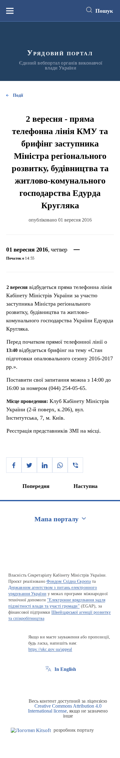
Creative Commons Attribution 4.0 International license (65, 708)
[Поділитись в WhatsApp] (60, 465)
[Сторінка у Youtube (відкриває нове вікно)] (71, 683)
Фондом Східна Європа (68, 581)
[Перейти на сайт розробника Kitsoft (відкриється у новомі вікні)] (31, 730)
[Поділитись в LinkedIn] (44, 465)
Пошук (104, 11)
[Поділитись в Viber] (75, 465)
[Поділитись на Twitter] (29, 465)
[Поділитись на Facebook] (13, 465)
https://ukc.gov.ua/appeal (50, 649)
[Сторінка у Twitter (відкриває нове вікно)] (59, 683)
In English (65, 669)
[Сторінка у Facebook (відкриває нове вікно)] (48, 683)
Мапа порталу (56, 519)
